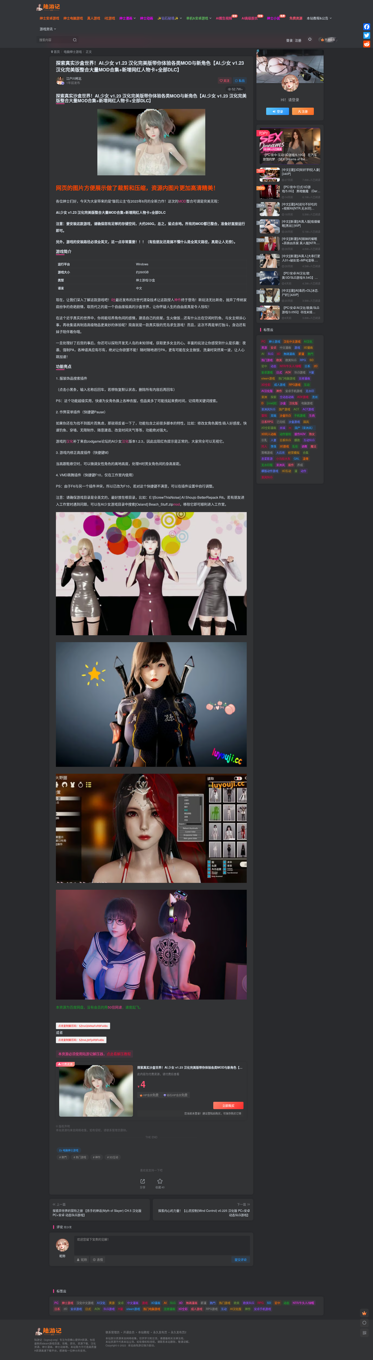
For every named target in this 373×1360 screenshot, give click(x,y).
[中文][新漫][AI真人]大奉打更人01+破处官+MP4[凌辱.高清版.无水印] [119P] (301, 260)
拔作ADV (300, 434)
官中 (264, 366)
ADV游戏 (302, 397)
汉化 (69, 441)
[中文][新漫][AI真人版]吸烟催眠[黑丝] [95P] (301, 223)
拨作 (291, 465)
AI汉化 (308, 341)
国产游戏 (284, 409)
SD (311, 360)
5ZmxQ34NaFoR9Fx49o (83, 1026)
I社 (113, 299)
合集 (305, 452)
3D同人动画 (268, 434)
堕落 (273, 446)
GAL (296, 458)
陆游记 (140, 1345)
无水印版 (267, 465)
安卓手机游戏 (293, 391)
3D (278, 354)
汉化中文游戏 (292, 341)
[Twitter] (366, 35)
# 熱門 (63, 1157)
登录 (289, 40)
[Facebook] (366, 26)
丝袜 (282, 428)
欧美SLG (290, 360)
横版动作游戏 (269, 471)
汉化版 (293, 403)
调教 (304, 446)
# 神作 (96, 1157)
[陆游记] (48, 6)
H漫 (311, 372)
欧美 (279, 360)
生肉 (312, 415)
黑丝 (315, 397)
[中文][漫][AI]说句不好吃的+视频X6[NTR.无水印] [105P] (299, 208)
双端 (273, 415)
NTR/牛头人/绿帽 (290, 366)
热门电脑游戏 (286, 378)
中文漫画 (285, 347)
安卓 (273, 347)
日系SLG (285, 440)
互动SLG (309, 440)
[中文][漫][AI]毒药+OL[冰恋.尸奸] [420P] (300, 292)
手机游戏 (299, 415)
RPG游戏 (294, 384)
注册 (298, 40)
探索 (273, 397)
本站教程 (143, 1332)
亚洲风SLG (268, 409)
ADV (288, 372)
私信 (242, 80)
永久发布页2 (178, 1332)
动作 (303, 471)
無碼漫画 (289, 354)
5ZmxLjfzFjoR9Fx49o (81, 1040)
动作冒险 (285, 434)
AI (262, 354)
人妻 (273, 440)
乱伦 (295, 446)
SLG (270, 354)
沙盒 (283, 403)
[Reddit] (366, 44)
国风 (306, 422)
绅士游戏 (274, 341)
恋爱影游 (267, 458)
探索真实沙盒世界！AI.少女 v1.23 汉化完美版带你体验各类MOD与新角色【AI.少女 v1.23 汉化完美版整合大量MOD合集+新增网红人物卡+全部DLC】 (150, 66)
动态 (273, 366)
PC (263, 341)
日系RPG (267, 422)
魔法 (313, 446)
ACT (296, 409)
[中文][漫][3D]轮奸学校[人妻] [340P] (301, 171)
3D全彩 (265, 384)
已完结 (281, 422)
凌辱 (305, 458)
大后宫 (280, 452)
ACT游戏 (308, 409)
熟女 (312, 434)
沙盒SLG (285, 415)
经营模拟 (293, 452)
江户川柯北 (73, 78)
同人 (264, 446)
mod (176, 504)
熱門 (310, 354)
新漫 (301, 354)
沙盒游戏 (294, 422)
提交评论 (241, 1259)
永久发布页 (160, 1332)
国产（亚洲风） (304, 428)
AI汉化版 (267, 391)
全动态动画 (287, 397)
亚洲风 (280, 465)
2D (315, 366)
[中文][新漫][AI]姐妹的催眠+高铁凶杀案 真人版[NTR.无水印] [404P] (301, 242)
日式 (279, 372)
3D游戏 (284, 446)
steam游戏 (268, 378)
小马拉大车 (283, 458)
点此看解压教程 (119, 1053)
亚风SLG (266, 477)
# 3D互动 (112, 1157)
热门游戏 (267, 360)
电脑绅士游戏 (73, 51)
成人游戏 (279, 384)
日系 (307, 366)
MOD (182, 201)
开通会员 (330, 39)
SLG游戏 (299, 372)
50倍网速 (115, 1007)
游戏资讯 (46, 29)
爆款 (297, 440)
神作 (177, 299)
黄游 (264, 347)
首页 (56, 51)
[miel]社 (272, 403)
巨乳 (264, 440)
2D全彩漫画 (268, 428)
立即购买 (228, 1105)
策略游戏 (267, 452)
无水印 (310, 391)
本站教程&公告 (317, 18)
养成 (300, 465)
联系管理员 (113, 1332)
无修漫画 (304, 378)
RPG (303, 360)
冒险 (264, 415)
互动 (307, 384)
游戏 (297, 347)
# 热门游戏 (80, 1157)
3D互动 (286, 471)
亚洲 (264, 397)
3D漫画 (308, 347)
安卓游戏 (267, 372)
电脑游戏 (307, 403)
